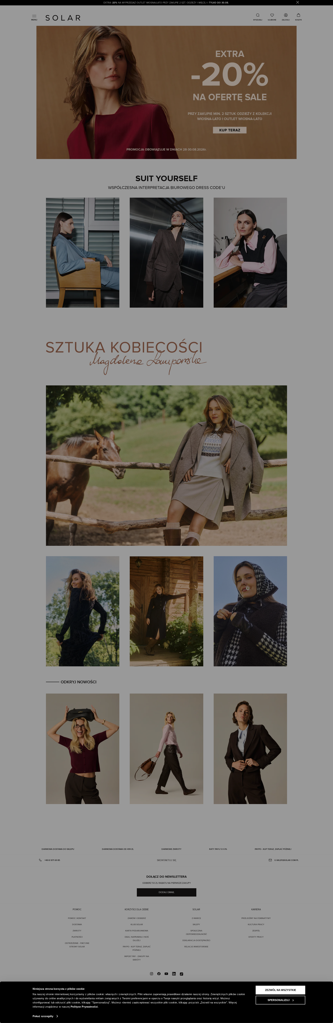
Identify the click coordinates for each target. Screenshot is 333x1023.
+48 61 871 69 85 (52, 860)
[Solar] (63, 18)
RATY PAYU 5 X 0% (218, 849)
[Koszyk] (298, 17)
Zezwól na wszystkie (280, 990)
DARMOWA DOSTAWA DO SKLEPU (58, 849)
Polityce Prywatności (84, 1006)
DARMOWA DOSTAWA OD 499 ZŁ (118, 849)
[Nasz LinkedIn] (174, 974)
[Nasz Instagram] (151, 974)
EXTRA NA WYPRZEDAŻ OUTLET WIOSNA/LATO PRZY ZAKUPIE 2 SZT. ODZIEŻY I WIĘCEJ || (166, 2)
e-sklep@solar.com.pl (286, 860)
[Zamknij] (297, 2)
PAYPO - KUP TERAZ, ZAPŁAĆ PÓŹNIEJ (273, 849)
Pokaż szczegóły (43, 1016)
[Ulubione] (272, 17)
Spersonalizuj (278, 999)
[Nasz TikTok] (181, 974)
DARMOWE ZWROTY (171, 849)
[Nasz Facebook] (158, 974)
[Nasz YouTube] (166, 974)
